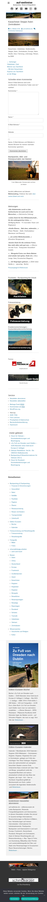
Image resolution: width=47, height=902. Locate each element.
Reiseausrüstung (17, 508)
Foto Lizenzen (15, 417)
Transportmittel (16, 515)
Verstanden (14, 899)
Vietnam (14, 622)
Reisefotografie (16, 536)
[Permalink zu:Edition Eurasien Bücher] (23, 665)
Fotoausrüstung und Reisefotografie (22, 531)
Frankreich (15, 570)
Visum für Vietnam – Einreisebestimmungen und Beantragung (20, 438)
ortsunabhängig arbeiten (18, 549)
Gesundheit (15, 489)
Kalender (14, 527)
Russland (14, 609)
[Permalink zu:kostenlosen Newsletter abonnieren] (23, 795)
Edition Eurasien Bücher (19, 690)
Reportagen (15, 606)
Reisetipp (14, 603)
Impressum (14, 425)
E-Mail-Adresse (14, 124)
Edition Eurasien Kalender (20, 747)
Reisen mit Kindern (18, 512)
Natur (13, 492)
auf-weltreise (24, 2)
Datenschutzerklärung (30, 899)
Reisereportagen (17, 599)
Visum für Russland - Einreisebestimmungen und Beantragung (20, 462)
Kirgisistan (15, 587)
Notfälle (14, 495)
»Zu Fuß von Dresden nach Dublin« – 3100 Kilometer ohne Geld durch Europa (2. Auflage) (24, 445)
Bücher (13, 524)
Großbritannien (16, 574)
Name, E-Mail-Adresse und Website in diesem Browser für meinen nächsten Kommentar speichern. (21, 144)
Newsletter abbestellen (18, 401)
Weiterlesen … (20, 720)
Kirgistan (14, 590)
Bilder (13, 542)
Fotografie (13, 540)
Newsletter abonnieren (17, 398)
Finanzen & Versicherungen (21, 486)
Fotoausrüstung (16, 533)
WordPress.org (15, 409)
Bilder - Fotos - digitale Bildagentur (23, 870)
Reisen (12, 555)
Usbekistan (15, 619)
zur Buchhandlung (23, 884)
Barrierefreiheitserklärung (18, 422)
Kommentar (12, 91)
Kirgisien (14, 583)
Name (10, 117)
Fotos (13, 546)
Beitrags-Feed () (17, 404)
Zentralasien (15, 625)
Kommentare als (17, 407)
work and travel (16, 551)
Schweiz (14, 612)
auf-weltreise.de (28, 29)
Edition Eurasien (15, 522)
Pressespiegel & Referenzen (18, 267)
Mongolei (14, 593)
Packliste (14, 499)
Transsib (14, 616)
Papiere (14, 502)
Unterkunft (15, 518)
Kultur (13, 635)
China (13, 561)
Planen (13, 505)
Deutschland (15, 564)
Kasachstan (15, 580)
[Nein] (44, 895)
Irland (13, 577)
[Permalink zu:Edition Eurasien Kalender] (23, 734)
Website (11, 132)
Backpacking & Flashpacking (20, 483)
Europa (14, 567)
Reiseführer (15, 596)
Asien (13, 557)
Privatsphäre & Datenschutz (19, 420)
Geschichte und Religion (19, 631)
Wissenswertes (15, 629)
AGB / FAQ (13, 415)
